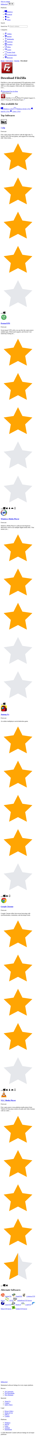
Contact (7, 1403)
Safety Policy (9, 1405)
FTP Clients (9, 61)
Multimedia (10, 39)
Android (9, 14)
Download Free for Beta (10, 91)
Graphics (9, 44)
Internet (9, 36)
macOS (7, 1424)
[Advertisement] (18, 1327)
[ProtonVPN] (4, 319)
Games (9, 50)
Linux (9, 20)
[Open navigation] (11, 3)
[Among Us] (4, 711)
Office (9, 47)
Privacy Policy (9, 1411)
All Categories (9, 1391)
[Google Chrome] (4, 903)
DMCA (7, 1414)
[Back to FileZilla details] (24, 100)
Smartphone (8, 1429)
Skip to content (5, 1)
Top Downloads (9, 1393)
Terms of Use (9, 1413)
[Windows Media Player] (4, 515)
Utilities (9, 34)
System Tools (11, 52)
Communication (12, 55)
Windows (10, 12)
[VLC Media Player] (4, 1097)
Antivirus (10, 42)
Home (3, 61)
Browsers (10, 57)
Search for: (4, 26)
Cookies (7, 1416)
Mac (8, 17)
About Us (8, 1401)
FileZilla (16, 61)
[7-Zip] (4, 124)
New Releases (9, 1395)
